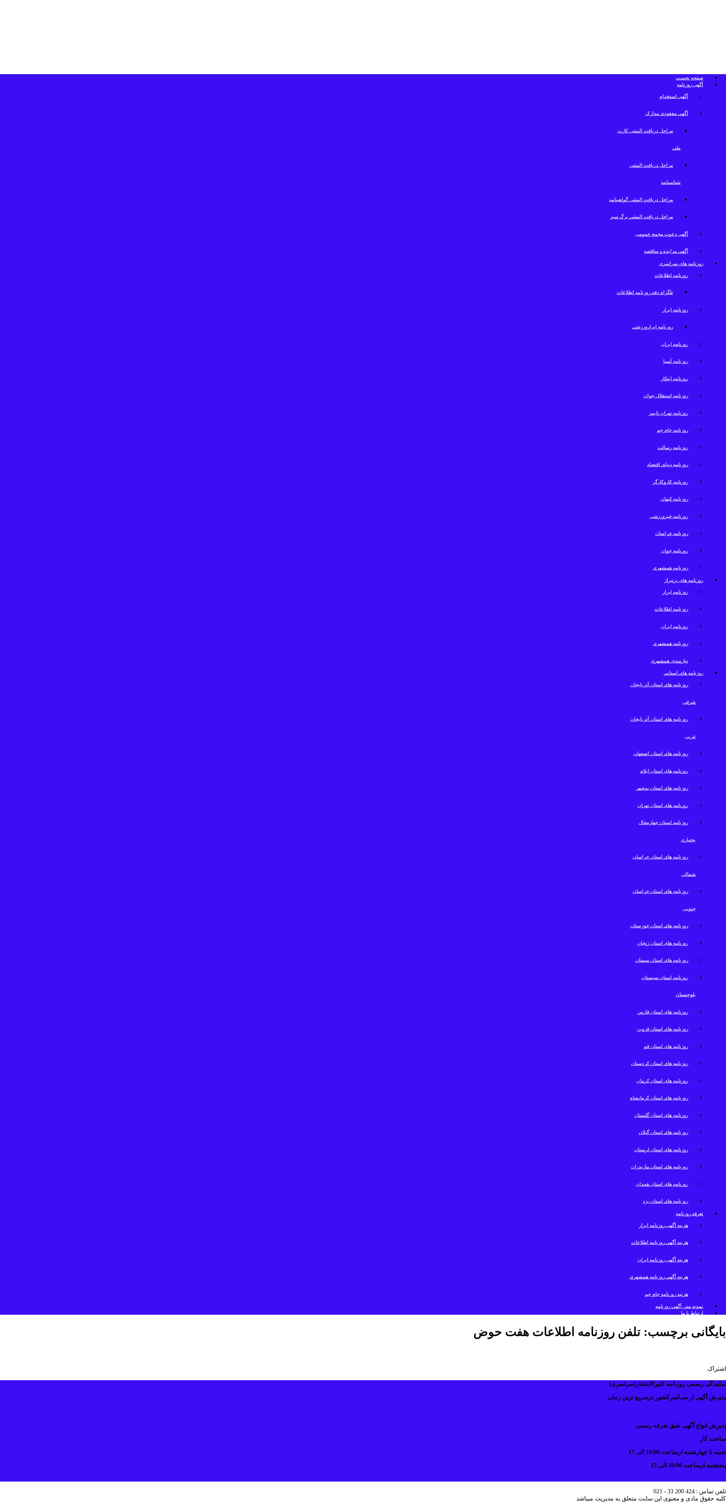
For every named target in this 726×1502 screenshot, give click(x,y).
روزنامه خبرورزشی (669, 516)
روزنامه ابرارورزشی (652, 327)
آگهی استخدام (673, 96)
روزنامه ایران (674, 344)
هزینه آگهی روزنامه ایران (663, 1260)
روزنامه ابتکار (674, 378)
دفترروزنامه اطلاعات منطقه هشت (661, 1352)
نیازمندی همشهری (669, 661)
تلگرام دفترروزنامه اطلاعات (645, 292)
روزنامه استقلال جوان (666, 395)
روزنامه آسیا (675, 361)
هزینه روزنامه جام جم (666, 1294)
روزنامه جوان (674, 551)
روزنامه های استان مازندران (659, 1166)
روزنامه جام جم (672, 430)
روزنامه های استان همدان (662, 1184)
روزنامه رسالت (673, 447)
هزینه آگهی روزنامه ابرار (663, 1225)
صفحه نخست (689, 78)
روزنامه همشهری (670, 568)
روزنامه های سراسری (681, 263)
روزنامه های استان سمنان (661, 960)
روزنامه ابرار (675, 310)
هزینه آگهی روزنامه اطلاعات (659, 1242)
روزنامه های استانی (683, 673)
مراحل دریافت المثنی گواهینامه (641, 199)
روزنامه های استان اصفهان (660, 753)
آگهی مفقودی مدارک (666, 113)
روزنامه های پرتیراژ (683, 580)
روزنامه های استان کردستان (659, 1063)
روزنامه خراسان (671, 533)
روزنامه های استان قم (666, 1046)
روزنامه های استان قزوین (662, 1029)
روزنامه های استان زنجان (662, 943)
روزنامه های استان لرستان (661, 1149)
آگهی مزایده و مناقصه (666, 251)
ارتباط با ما (692, 1313)
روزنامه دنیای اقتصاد (667, 464)
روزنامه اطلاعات (671, 275)
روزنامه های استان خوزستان (659, 925)
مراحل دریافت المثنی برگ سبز (641, 216)
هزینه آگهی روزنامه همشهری (659, 1277)
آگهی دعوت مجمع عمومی (661, 234)
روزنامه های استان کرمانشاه (659, 1098)
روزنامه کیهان (674, 499)
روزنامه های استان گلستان (661, 1115)
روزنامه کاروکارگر (670, 482)
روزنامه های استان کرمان (662, 1081)
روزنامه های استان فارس (662, 1012)
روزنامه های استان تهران (663, 805)
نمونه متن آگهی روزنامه (679, 1306)
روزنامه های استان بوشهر (662, 788)
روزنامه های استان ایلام (664, 771)
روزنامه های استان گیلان (663, 1132)
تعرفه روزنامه (689, 1213)
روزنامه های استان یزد (665, 1201)
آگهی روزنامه (690, 84)
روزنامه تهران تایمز (668, 413)
